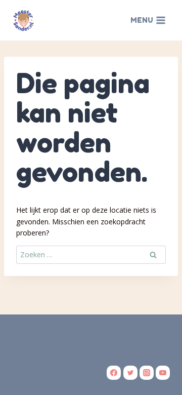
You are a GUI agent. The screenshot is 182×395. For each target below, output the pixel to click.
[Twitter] (130, 373)
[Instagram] (147, 373)
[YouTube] (163, 373)
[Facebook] (114, 373)
